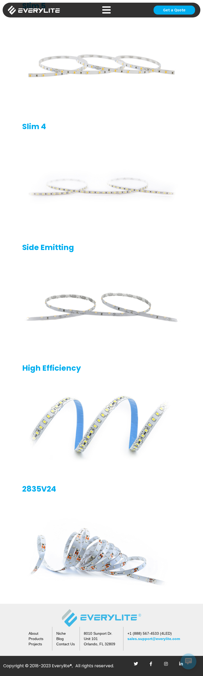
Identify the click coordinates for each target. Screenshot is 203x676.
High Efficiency (51, 368)
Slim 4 (34, 126)
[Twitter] (138, 666)
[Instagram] (168, 666)
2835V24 (39, 489)
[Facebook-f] (153, 666)
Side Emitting (48, 247)
